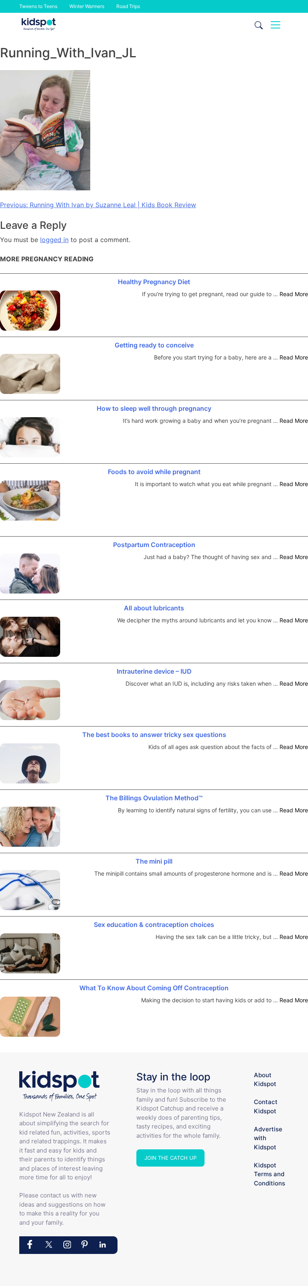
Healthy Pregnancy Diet (154, 282)
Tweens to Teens (38, 6)
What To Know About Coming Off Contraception (154, 988)
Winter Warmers (86, 6)
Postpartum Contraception (154, 545)
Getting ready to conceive (154, 345)
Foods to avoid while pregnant (154, 472)
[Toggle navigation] (275, 24)
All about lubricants (154, 608)
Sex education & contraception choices (154, 925)
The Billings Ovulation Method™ (154, 798)
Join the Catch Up (170, 1158)
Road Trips (128, 6)
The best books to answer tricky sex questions (154, 735)
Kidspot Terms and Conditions (269, 1174)
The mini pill (154, 861)
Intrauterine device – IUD (154, 671)
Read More (294, 294)
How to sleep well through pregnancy (154, 408)
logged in (54, 240)
